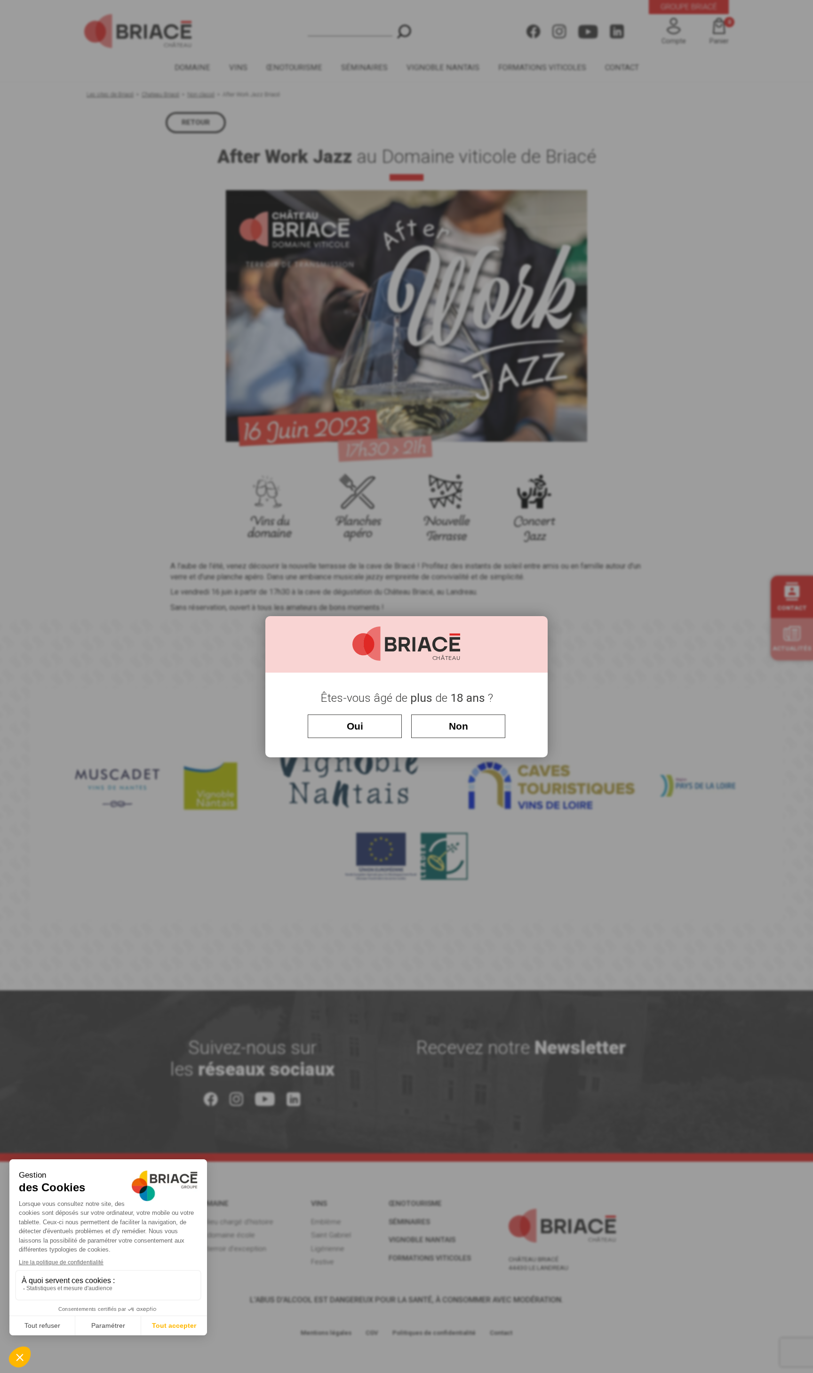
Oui (355, 726)
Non (458, 726)
